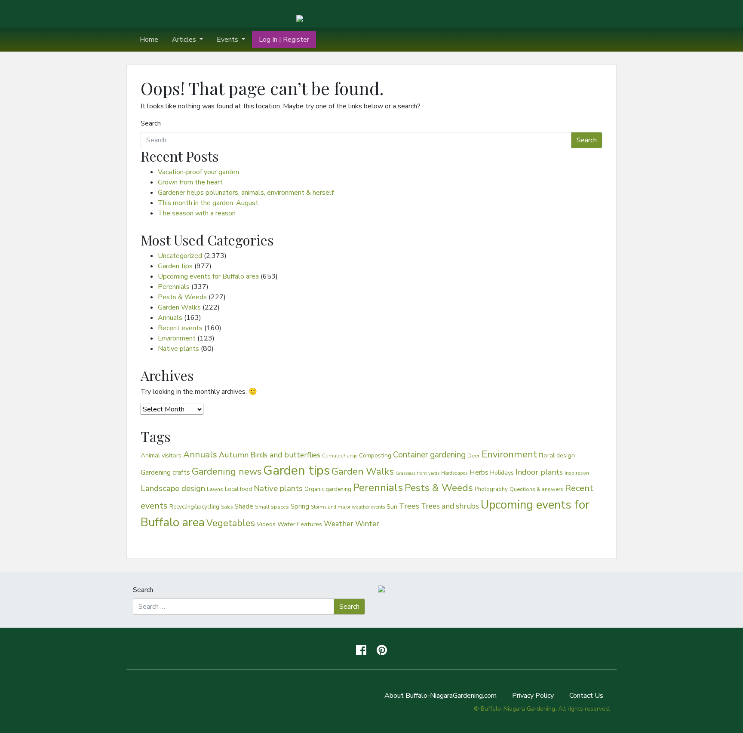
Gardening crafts (165, 472)
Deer (473, 456)
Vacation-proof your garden (198, 172)
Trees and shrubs (450, 506)
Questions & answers (536, 489)
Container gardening (429, 454)
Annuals (170, 317)
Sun (392, 506)
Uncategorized (180, 256)
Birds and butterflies (285, 455)
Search (151, 123)
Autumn (234, 455)
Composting (375, 455)
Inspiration (577, 472)
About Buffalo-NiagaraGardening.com (440, 695)
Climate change (339, 455)
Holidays (502, 473)
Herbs (479, 472)
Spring (300, 506)
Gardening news (226, 471)
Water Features (299, 524)
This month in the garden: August (208, 203)
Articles (185, 39)
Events (228, 39)
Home (149, 39)
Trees (409, 506)
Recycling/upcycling (194, 507)
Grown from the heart (190, 182)
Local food (238, 489)
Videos (266, 524)
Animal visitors (161, 455)
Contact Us (586, 695)
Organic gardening (327, 489)
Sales (227, 507)
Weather (338, 524)
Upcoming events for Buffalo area (208, 276)
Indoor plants (539, 472)
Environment (177, 338)
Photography (491, 489)
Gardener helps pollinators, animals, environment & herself (246, 192)
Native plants (178, 348)
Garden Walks (179, 307)
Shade (243, 506)
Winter (367, 523)
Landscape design (173, 488)
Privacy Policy (533, 695)
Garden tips (175, 266)
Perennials (174, 286)
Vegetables (230, 523)
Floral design (557, 455)
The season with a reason (197, 213)
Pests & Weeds (182, 297)
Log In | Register (284, 39)
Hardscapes (454, 472)
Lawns (215, 489)
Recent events (180, 328)
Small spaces (272, 506)
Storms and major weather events (348, 507)
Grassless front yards (417, 473)
